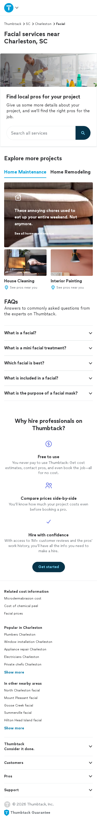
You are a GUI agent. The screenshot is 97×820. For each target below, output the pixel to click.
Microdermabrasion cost (22, 598)
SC (28, 24)
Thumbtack (12, 24)
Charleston (43, 24)
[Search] (83, 133)
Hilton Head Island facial (23, 720)
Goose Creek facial (18, 705)
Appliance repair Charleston (25, 649)
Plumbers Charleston (19, 634)
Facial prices (13, 613)
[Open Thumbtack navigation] (11, 7)
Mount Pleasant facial (21, 698)
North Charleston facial (22, 690)
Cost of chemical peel (21, 606)
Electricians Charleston (21, 657)
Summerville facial (18, 713)
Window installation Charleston (28, 642)
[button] (48, 333)
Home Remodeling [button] (70, 172)
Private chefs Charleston (22, 664)
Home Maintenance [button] (25, 172)
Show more (14, 672)
